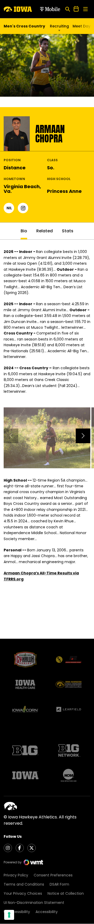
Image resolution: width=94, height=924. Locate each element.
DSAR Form (59, 884)
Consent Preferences (53, 875)
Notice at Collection (66, 893)
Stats (67, 231)
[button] (83, 436)
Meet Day (81, 26)
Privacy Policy (16, 875)
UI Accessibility (17, 911)
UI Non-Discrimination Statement (34, 902)
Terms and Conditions (24, 884)
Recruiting (59, 26)
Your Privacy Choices (23, 893)
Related (44, 231)
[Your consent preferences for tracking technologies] (9, 915)
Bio (24, 231)
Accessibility (47, 911)
